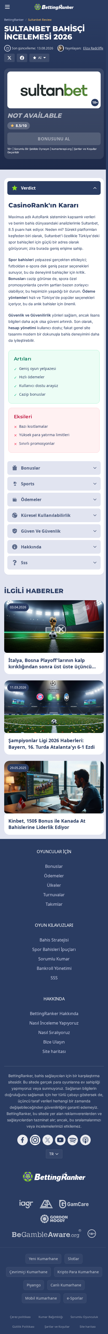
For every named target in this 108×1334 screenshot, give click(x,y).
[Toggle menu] (7, 7)
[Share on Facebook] (22, 58)
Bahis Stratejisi (53, 955)
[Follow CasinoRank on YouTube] (59, 1155)
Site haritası (53, 1066)
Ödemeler (53, 891)
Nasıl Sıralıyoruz (53, 1047)
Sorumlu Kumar (53, 974)
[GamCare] (72, 1219)
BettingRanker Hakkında (53, 1028)
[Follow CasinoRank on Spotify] (72, 1155)
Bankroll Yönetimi (53, 983)
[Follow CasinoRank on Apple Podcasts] (84, 1155)
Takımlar (53, 919)
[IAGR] (25, 1219)
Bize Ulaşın (53, 1057)
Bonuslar (53, 881)
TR (50, 1168)
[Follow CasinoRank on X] (46, 1155)
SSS (53, 993)
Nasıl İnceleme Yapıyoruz (53, 1038)
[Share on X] (9, 58)
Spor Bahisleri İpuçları (53, 964)
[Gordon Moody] (53, 1234)
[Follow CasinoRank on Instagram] (34, 1155)
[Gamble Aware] (45, 1248)
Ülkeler (53, 900)
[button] (54, 188)
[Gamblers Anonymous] (45, 1219)
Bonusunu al (54, 139)
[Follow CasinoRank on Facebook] (21, 1155)
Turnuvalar (53, 910)
